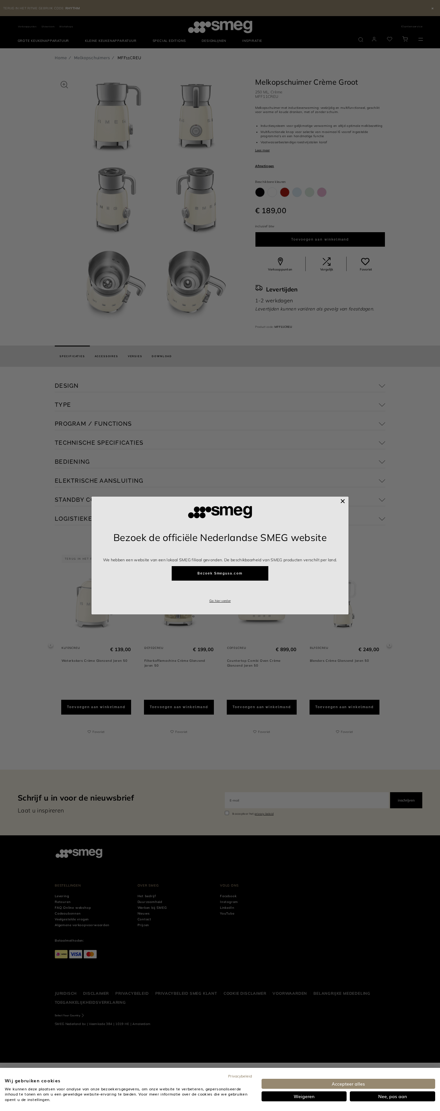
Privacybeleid (240, 1076)
